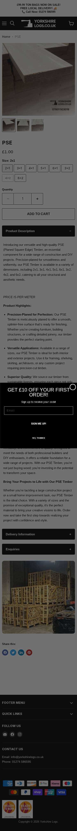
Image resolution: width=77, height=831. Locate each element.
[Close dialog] (73, 387)
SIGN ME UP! (38, 423)
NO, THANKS (38, 438)
